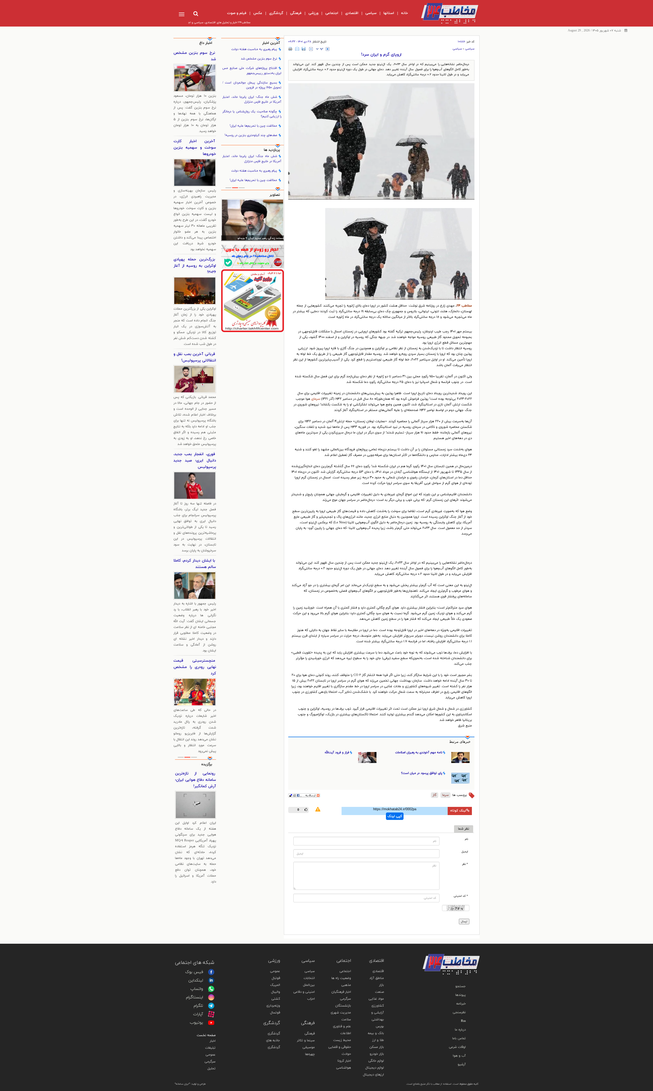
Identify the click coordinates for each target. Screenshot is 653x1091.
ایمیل (464, 852)
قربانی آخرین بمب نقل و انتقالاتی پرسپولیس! (194, 357)
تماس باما (459, 1038)
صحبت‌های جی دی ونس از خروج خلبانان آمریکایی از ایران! (195, 780)
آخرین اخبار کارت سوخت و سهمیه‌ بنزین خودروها (194, 148)
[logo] (445, 13)
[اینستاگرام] (211, 997)
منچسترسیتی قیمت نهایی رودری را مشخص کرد (194, 667)
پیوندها (460, 995)
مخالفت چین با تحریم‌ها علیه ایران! (253, 126)
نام (466, 839)
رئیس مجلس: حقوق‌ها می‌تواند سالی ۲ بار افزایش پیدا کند (253, 238)
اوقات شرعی (457, 1047)
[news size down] (311, 49)
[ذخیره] (303, 49)
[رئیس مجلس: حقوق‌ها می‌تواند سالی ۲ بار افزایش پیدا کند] (252, 220)
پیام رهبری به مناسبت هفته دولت (254, 49)
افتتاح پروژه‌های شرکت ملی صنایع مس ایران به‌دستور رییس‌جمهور (252, 70)
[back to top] (463, 946)
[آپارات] (211, 1014)
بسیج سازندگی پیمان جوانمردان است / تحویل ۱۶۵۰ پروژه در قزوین (252, 85)
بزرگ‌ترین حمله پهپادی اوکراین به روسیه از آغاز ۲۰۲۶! (194, 266)
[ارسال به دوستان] (297, 49)
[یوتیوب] (211, 1023)
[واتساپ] (211, 989)
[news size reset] (319, 49)
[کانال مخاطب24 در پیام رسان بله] (252, 256)
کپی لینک (394, 816)
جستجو (460, 986)
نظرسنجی (459, 1012)
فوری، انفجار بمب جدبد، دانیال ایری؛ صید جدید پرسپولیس (194, 461)
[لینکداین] (211, 980)
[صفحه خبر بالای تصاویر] (252, 300)
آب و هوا (459, 1055)
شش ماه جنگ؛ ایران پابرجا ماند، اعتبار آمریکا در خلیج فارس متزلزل (252, 99)
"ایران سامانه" (182, 1084)
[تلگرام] (211, 1006)
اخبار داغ (205, 43)
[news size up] (327, 49)
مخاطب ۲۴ (464, 306)
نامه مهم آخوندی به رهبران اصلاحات (418, 752)
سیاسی (469, 49)
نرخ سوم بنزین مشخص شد (259, 59)
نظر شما (463, 829)
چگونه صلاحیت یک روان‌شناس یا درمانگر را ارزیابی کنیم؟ (252, 114)
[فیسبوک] (211, 972)
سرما (445, 795)
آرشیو (462, 1064)
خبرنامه (461, 1003)
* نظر (465, 864)
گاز (434, 795)
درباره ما (460, 1029)
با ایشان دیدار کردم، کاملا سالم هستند (194, 564)
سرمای (315, 399)
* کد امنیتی (461, 896)
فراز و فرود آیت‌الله (337, 752)
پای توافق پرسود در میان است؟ (421, 773)
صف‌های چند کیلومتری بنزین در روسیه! (250, 135)
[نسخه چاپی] (290, 49)
